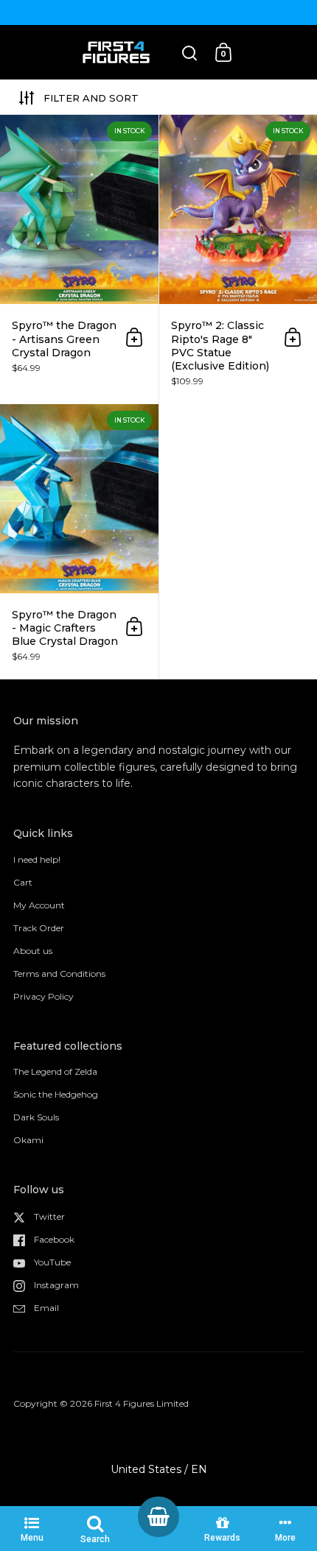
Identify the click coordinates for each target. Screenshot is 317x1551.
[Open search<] (190, 52)
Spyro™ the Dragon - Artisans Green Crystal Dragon (79, 259)
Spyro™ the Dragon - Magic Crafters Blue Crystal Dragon (79, 541)
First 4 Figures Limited (141, 1403)
